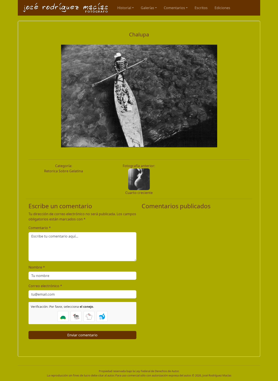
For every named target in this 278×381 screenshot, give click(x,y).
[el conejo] (89, 316)
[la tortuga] (63, 316)
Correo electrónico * (45, 285)
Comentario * (39, 227)
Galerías (147, 7)
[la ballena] (102, 316)
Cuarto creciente (139, 192)
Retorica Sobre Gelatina (63, 171)
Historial (124, 7)
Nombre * (36, 267)
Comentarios (174, 7)
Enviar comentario (82, 335)
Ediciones (222, 7)
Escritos (201, 7)
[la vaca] (76, 316)
